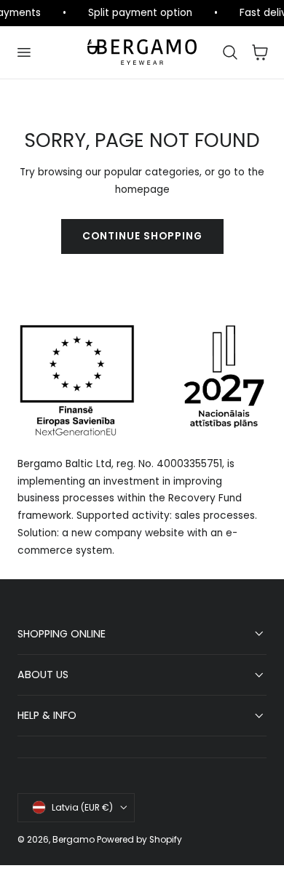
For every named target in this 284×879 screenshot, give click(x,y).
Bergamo (73, 839)
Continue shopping (142, 236)
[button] (23, 52)
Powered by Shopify (139, 839)
